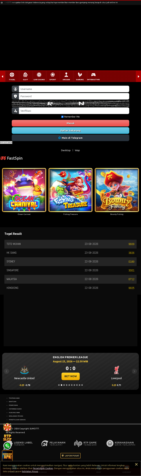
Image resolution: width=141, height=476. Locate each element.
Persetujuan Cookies (43, 468)
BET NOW (70, 376)
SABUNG (80, 80)
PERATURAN (13, 405)
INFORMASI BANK (15, 409)
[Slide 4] (66, 385)
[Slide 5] (69, 385)
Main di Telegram (72, 137)
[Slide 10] (82, 385)
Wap (77, 150)
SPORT (52, 80)
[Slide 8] (77, 385)
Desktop (66, 150)
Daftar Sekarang (70, 130)
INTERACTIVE (93, 80)
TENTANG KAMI (14, 398)
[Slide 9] (79, 385)
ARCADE (66, 80)
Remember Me (72, 116)
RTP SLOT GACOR (6, 142)
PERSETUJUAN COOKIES (17, 419)
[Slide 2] (61, 385)
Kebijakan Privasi (30, 471)
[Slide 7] (74, 385)
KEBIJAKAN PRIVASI (16, 416)
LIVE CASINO (39, 80)
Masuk (71, 123)
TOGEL (12, 80)
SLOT (25, 80)
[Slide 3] (64, 385)
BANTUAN (12, 401)
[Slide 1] (59, 385)
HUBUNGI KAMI (14, 412)
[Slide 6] (72, 385)
